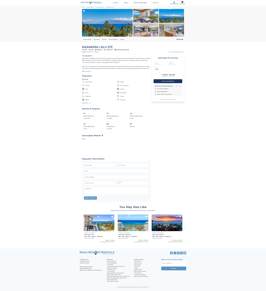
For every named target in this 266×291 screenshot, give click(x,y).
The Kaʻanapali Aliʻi (112, 263)
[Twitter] (184, 253)
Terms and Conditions (140, 274)
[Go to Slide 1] (97, 229)
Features (104, 39)
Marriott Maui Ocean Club (113, 274)
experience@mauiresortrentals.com (92, 270)
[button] (107, 23)
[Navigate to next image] (112, 223)
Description (97, 39)
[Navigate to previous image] (85, 223)
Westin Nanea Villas (112, 279)
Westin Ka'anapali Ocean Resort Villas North (118, 276)
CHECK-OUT (171, 63)
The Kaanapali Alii (100, 7)
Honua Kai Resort (111, 261)
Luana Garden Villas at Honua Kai (115, 266)
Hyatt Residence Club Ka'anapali (115, 273)
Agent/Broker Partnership (141, 276)
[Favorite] (84, 11)
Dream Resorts (135, 287)
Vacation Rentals (90, 7)
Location (122, 39)
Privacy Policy (137, 273)
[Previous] (82, 228)
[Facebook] (171, 253)
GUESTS (156, 68)
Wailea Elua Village (112, 268)
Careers (136, 268)
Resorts (110, 259)
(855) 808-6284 (89, 267)
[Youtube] (181, 253)
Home (83, 7)
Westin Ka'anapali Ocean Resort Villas (116, 278)
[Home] (91, 3)
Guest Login (137, 261)
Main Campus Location (140, 271)
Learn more (178, 86)
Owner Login (137, 264)
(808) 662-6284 (87, 268)
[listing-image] (99, 223)
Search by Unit (138, 263)
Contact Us (137, 266)
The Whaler (110, 264)
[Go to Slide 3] (100, 229)
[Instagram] (174, 253)
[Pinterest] (178, 253)
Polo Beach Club (111, 269)
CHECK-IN (156, 63)
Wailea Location (138, 269)
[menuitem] (115, 3)
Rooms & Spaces (113, 39)
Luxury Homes (111, 271)
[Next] (184, 228)
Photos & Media (87, 39)
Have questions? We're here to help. (168, 99)
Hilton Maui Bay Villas (112, 281)
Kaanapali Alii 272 (110, 7)
